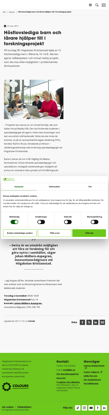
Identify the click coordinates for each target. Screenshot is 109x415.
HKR (4, 12)
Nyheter (12, 12)
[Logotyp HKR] (5, 5)
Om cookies (8, 407)
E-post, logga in (91, 372)
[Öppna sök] (96, 5)
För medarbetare (92, 379)
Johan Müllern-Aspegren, (28, 303)
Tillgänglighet (24, 407)
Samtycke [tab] (19, 186)
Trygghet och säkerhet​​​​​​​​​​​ (68, 382)
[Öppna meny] (104, 6)
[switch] (41, 222)
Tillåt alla (89, 233)
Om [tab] (90, 186)
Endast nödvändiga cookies (20, 233)
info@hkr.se (69, 370)
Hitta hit (61, 378)
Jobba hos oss (90, 376)
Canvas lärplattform (94, 365)
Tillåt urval (54, 233)
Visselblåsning (91, 383)
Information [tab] (54, 186)
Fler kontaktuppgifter (67, 374)
